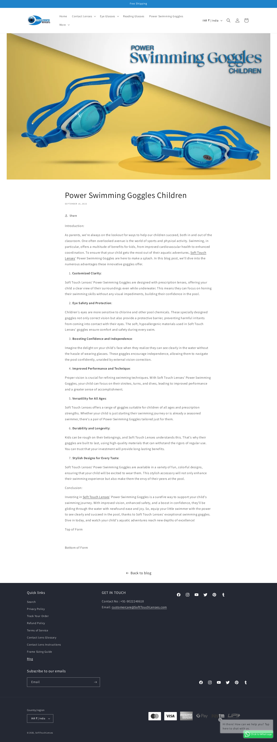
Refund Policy (36, 623)
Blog (30, 659)
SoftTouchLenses (44, 732)
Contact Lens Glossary (41, 637)
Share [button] (73, 215)
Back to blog (141, 573)
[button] (84, 16)
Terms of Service (37, 630)
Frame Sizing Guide (39, 651)
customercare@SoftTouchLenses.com (139, 607)
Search (31, 602)
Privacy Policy (36, 609)
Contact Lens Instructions (44, 644)
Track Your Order (38, 616)
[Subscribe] (95, 682)
